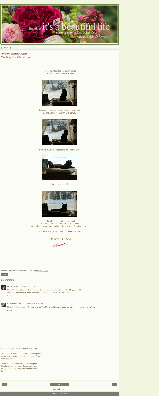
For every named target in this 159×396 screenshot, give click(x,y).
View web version (59, 389)
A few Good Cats (14, 303)
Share (4, 274)
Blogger (64, 393)
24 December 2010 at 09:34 (24, 286)
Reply (9, 296)
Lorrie (9, 286)
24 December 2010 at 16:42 (33, 303)
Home (60, 384)
